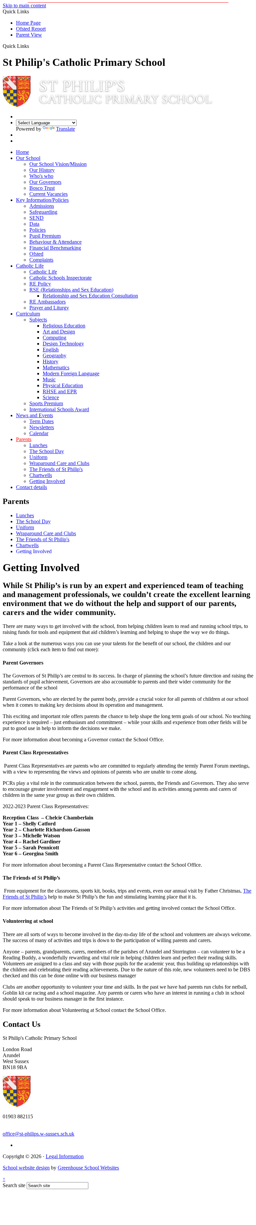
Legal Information (65, 1156)
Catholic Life (30, 266)
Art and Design (59, 331)
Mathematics (56, 367)
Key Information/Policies (42, 200)
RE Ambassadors (47, 302)
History (50, 361)
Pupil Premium (45, 236)
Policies (37, 230)
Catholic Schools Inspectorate (60, 278)
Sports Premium (46, 403)
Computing (54, 337)
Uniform (38, 457)
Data (34, 224)
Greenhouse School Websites (88, 1167)
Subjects (38, 319)
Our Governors (45, 182)
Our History (42, 170)
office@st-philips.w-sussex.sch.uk (38, 1134)
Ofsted (36, 254)
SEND (36, 218)
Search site (14, 1185)
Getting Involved (47, 481)
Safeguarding (43, 212)
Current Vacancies (48, 194)
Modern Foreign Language (71, 373)
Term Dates (41, 421)
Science (51, 397)
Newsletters (41, 427)
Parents (23, 439)
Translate (65, 129)
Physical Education (63, 385)
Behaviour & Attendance (55, 242)
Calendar (38, 433)
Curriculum (28, 313)
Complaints (41, 260)
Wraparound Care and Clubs (59, 463)
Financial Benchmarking (55, 248)
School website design (26, 1167)
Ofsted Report (31, 29)
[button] (31, 46)
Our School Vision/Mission (58, 164)
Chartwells (40, 475)
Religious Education (64, 325)
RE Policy (40, 284)
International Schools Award (59, 409)
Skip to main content (24, 5)
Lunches (38, 445)
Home (22, 152)
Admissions (41, 206)
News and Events (34, 415)
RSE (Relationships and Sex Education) (71, 290)
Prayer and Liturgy (49, 307)
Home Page (28, 23)
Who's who (41, 176)
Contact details (31, 487)
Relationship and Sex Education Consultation (90, 296)
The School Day (46, 451)
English (51, 349)
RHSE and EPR (60, 391)
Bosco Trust (42, 188)
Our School (28, 158)
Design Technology (63, 343)
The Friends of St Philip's (56, 469)
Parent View (29, 35)
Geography (54, 355)
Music (49, 379)
